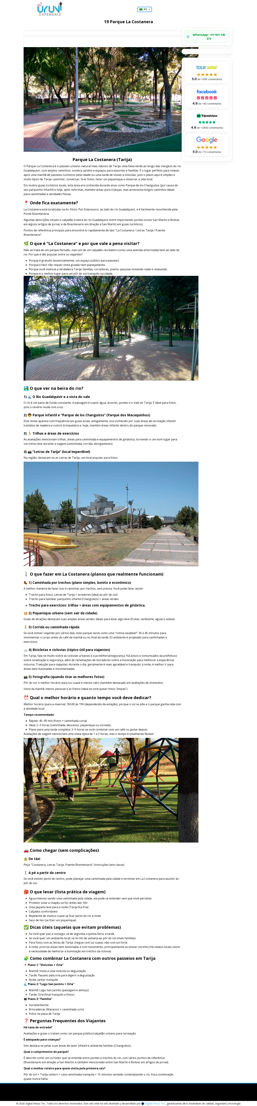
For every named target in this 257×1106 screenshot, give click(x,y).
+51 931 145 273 (209, 36)
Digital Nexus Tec (155, 1103)
